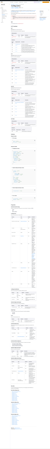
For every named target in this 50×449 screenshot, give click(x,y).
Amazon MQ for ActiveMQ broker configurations (27, 11)
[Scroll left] (9, 2)
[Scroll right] (27, 2)
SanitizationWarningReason (21, 336)
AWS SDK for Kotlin (14, 397)
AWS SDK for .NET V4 (14, 392)
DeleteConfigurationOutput (19, 102)
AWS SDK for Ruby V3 (14, 400)
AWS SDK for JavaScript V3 (15, 396)
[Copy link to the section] (10, 26)
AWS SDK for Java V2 (14, 395)
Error (16, 45)
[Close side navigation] (9, 4)
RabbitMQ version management (33, 257)
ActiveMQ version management (33, 254)
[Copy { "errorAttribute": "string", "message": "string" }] (34, 197)
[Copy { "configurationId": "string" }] (34, 190)
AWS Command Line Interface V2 (16, 391)
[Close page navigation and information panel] (48, 10)
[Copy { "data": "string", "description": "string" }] (34, 140)
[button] (14, 138)
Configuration (18, 44)
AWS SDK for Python (14, 399)
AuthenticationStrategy (24, 221)
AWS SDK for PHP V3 (14, 398)
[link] (21, 4)
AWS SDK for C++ (14, 393)
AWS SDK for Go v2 (14, 394)
